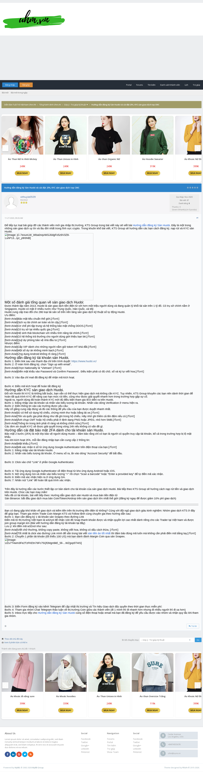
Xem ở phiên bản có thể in (15, 642)
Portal (129, 85)
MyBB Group (38, 767)
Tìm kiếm (151, 85)
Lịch (186, 85)
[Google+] (19, 754)
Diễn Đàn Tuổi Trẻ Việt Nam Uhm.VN (20, 104)
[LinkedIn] (13, 754)
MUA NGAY (22, 173)
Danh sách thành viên (170, 85)
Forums (139, 85)
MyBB (17, 767)
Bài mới (5, 92)
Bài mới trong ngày (19, 92)
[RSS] (30, 754)
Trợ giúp (196, 85)
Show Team (113, 752)
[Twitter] (24, 754)
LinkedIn (137, 748)
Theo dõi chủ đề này (14, 639)
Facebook (138, 739)
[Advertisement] (101, 58)
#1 (197, 218)
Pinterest (137, 752)
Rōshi (185, 767)
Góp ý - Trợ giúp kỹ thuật (75, 104)
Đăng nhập (10, 85)
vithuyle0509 (28, 197)
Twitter (136, 742)
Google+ (137, 745)
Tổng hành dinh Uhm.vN (50, 104)
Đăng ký (26, 85)
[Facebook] (7, 754)
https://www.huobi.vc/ (84, 361)
